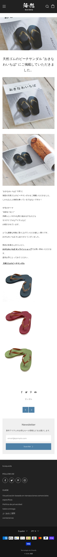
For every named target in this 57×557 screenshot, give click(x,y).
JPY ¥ (33, 531)
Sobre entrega (8, 509)
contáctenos (8, 518)
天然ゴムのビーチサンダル (13, 263)
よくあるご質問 (8, 513)
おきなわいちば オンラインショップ (17, 249)
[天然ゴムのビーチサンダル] (19, 321)
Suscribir (27, 446)
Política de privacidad (12, 504)
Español (21, 531)
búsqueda (7, 466)
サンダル (28, 399)
